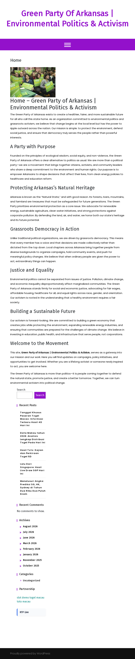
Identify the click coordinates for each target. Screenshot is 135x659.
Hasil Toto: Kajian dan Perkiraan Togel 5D (31, 453)
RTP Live (24, 612)
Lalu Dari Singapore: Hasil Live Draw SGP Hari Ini (32, 468)
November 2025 (32, 560)
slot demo (23, 597)
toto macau (23, 601)
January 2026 (30, 554)
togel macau (36, 597)
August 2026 (30, 526)
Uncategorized (31, 580)
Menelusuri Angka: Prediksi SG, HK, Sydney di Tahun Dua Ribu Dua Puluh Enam (33, 488)
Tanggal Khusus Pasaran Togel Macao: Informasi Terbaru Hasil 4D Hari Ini (31, 419)
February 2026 (31, 548)
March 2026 (30, 543)
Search (21, 389)
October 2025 (31, 565)
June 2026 (29, 537)
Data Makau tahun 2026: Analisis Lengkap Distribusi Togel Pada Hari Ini (32, 437)
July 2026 (28, 532)
